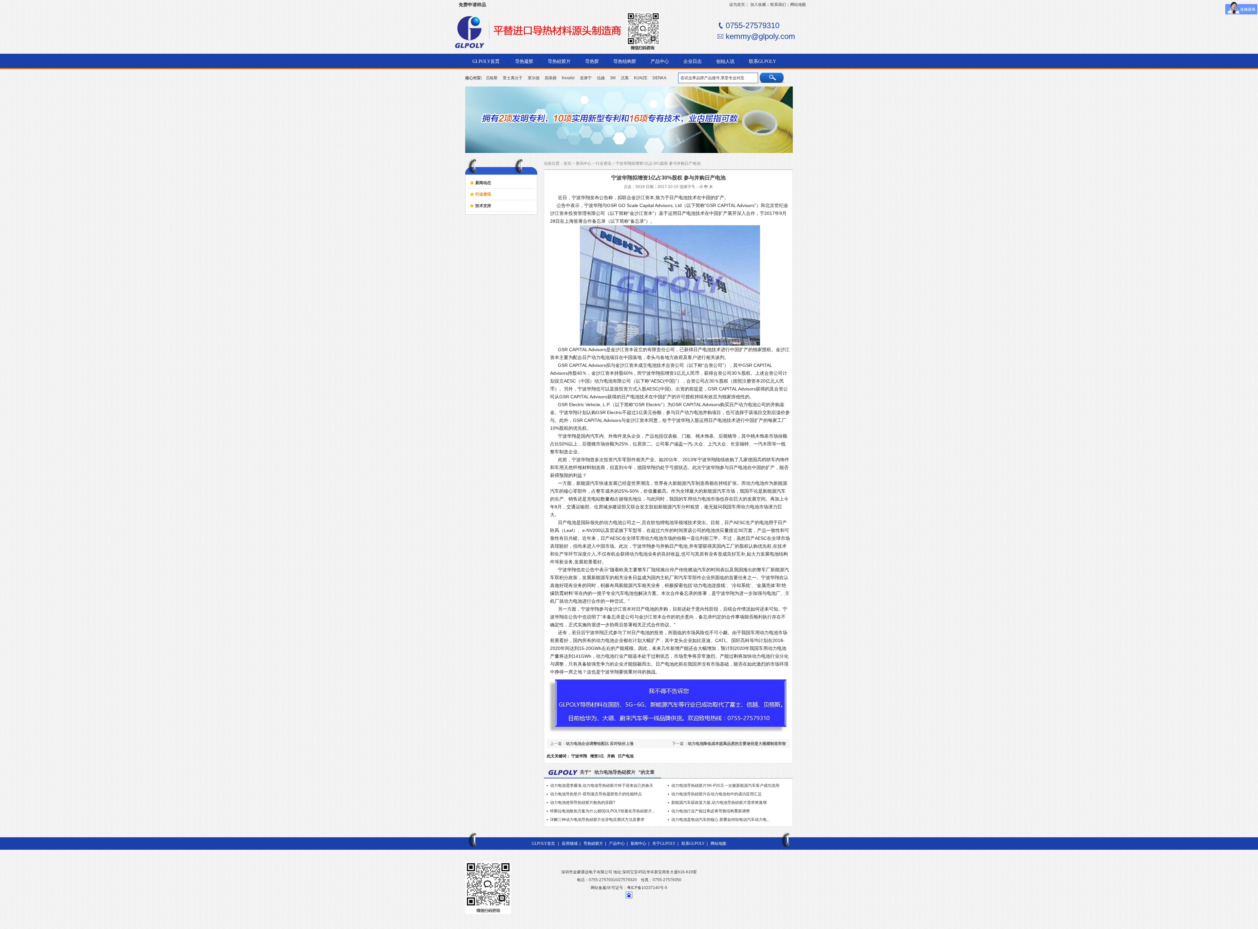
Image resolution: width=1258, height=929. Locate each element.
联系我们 (778, 4)
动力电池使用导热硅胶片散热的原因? (582, 802)
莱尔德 (534, 78)
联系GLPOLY (693, 843)
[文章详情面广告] (668, 732)
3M (613, 78)
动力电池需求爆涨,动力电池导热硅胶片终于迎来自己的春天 (601, 785)
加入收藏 (758, 4)
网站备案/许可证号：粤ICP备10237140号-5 (629, 887)
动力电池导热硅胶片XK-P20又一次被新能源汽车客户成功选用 (725, 785)
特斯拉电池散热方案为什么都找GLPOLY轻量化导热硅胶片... (602, 811)
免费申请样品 (472, 4)
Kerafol (568, 78)
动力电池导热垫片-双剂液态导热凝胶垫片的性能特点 (596, 794)
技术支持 (483, 205)
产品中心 (617, 843)
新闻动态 (483, 182)
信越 (601, 78)
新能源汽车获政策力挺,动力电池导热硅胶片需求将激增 (719, 802)
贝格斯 (492, 78)
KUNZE (640, 78)
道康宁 (586, 78)
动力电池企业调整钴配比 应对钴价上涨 (600, 743)
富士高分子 (513, 78)
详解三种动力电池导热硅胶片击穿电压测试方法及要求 (597, 819)
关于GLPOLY (664, 843)
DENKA (659, 78)
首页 (567, 163)
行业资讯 (483, 194)
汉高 (625, 78)
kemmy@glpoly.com (760, 36)
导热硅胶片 (593, 843)
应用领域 (570, 843)
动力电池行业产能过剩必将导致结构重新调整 (710, 811)
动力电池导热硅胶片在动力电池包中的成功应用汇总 (716, 794)
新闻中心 (638, 843)
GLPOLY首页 (543, 843)
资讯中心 (583, 163)
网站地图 (798, 4)
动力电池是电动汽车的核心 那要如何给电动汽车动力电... (720, 819)
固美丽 (551, 78)
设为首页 (737, 4)
